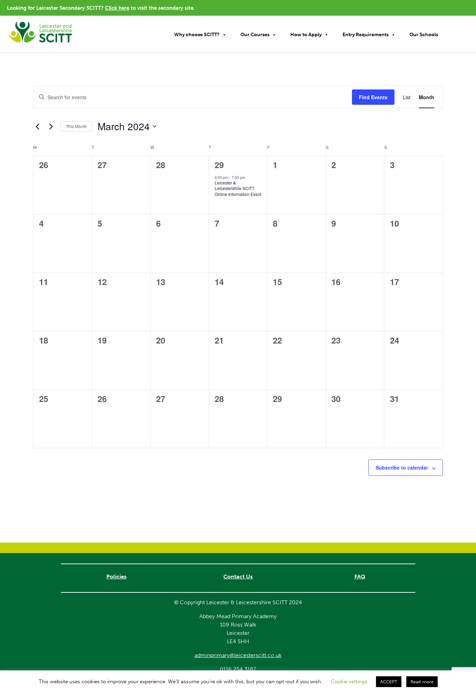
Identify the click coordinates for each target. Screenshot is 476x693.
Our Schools (423, 35)
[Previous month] (37, 126)
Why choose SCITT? (197, 35)
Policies (116, 576)
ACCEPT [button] (388, 681)
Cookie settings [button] (349, 681)
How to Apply (306, 35)
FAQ (359, 576)
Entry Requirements (366, 35)
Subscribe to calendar (402, 467)
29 (219, 165)
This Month (76, 126)
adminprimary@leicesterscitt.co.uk (238, 655)
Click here (117, 8)
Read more (421, 681)
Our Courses (254, 35)
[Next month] (51, 126)
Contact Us (238, 576)
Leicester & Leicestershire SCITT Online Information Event (238, 188)
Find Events (373, 97)
